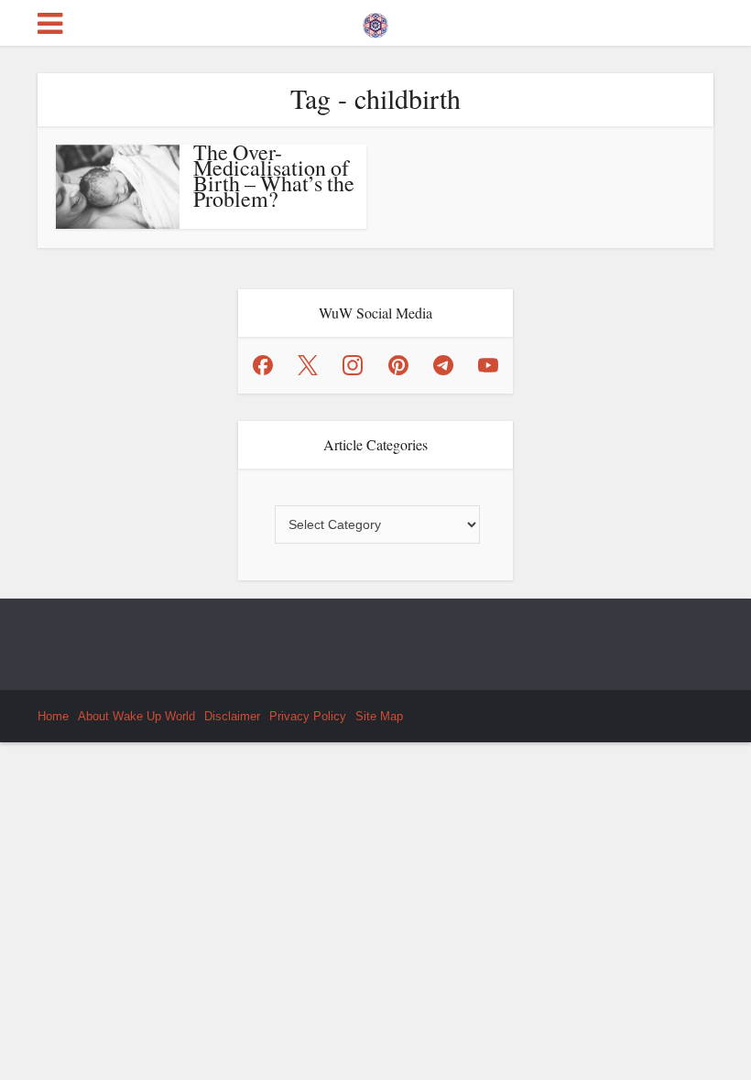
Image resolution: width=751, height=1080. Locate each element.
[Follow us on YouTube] (488, 365)
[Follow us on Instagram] (353, 365)
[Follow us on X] (308, 365)
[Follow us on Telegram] (443, 365)
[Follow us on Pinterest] (398, 365)
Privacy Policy (307, 716)
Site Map (379, 716)
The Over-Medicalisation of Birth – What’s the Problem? (273, 175)
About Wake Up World (136, 716)
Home (53, 716)
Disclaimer (232, 716)
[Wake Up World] (375, 21)
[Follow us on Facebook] (263, 365)
